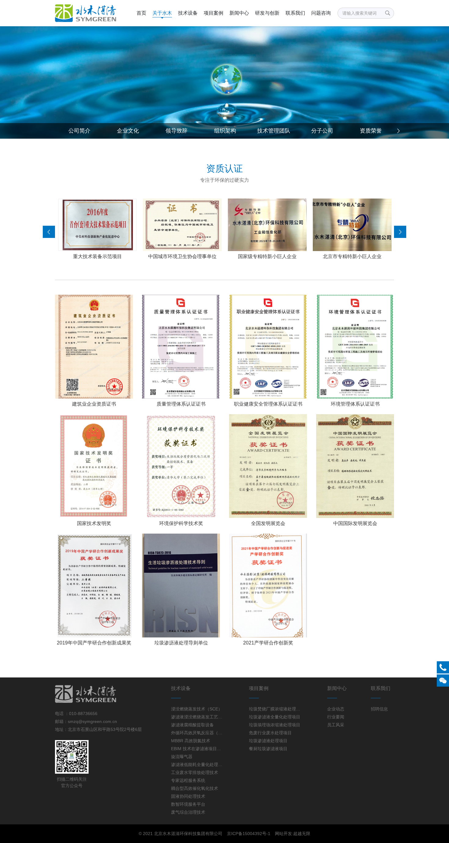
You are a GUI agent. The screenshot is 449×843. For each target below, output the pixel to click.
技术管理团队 (273, 131)
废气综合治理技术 (188, 812)
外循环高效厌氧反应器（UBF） (196, 732)
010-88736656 (83, 713)
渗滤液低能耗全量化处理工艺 (196, 764)
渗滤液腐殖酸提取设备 (192, 724)
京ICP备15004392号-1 (248, 833)
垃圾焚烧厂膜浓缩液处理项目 (274, 708)
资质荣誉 (371, 131)
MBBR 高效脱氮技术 (190, 740)
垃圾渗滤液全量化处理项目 (274, 716)
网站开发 (283, 833)
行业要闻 (335, 716)
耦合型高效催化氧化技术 (194, 788)
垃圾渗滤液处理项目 (268, 740)
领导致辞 (177, 131)
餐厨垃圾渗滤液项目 (268, 748)
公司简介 (79, 131)
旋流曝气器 (181, 756)
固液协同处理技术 (188, 796)
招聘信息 (379, 708)
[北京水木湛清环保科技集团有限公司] (87, 13)
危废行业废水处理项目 (270, 732)
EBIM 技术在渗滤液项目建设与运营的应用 (196, 748)
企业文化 (128, 131)
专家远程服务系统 (188, 780)
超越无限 (301, 833)
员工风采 (335, 724)
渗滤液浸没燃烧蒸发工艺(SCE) (196, 716)
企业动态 (335, 708)
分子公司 (322, 131)
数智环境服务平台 (188, 804)
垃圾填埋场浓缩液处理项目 (274, 724)
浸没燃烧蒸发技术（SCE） (196, 708)
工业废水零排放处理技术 (194, 772)
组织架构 (225, 131)
